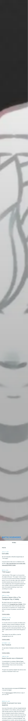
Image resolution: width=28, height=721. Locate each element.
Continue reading (6, 592)
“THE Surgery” (6, 572)
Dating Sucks (6, 619)
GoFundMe (5, 554)
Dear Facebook (6, 645)
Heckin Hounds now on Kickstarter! (12, 658)
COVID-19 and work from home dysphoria (11, 704)
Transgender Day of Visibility (16, 604)
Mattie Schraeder (11, 537)
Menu (14, 542)
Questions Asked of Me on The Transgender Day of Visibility (11, 598)
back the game (9, 692)
